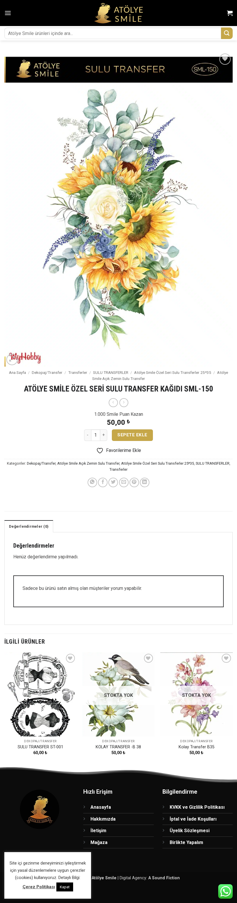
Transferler (77, 372)
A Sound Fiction (164, 878)
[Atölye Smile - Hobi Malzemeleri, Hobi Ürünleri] (118, 13)
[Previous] (4, 709)
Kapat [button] (65, 887)
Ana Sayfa (17, 372)
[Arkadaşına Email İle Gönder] (124, 482)
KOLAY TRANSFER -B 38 (118, 747)
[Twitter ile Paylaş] (113, 482)
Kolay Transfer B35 (196, 747)
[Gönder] (227, 33)
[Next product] (113, 402)
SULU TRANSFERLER (110, 372)
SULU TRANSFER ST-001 (40, 747)
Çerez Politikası (39, 886)
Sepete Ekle (132, 434)
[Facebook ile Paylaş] (103, 482)
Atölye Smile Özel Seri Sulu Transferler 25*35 (172, 372)
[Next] (232, 709)
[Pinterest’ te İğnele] (134, 482)
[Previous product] (123, 402)
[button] (7, 13)
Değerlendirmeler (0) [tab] (29, 526)
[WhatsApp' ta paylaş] (92, 482)
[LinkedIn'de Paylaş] (144, 482)
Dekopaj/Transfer (47, 372)
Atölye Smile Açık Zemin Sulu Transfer (88, 463)
